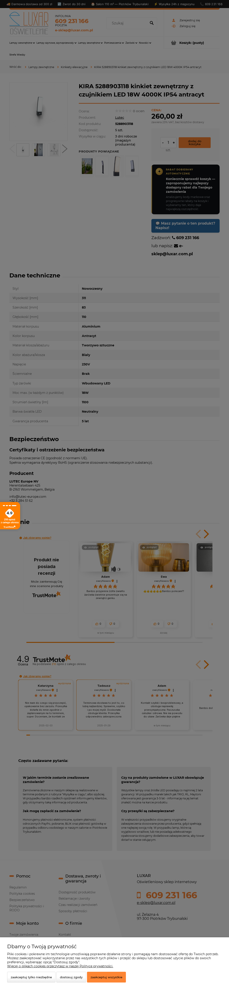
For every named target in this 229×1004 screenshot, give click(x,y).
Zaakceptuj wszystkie (106, 977)
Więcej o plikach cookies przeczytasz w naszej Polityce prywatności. (60, 966)
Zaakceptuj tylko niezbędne (31, 977)
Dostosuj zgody (71, 977)
